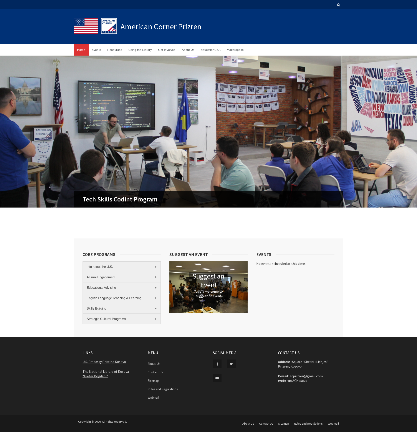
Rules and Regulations (163, 389)
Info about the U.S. (100, 267)
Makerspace (235, 49)
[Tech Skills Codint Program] (208, 132)
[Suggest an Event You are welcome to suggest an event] (208, 312)
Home (81, 49)
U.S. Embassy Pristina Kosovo (104, 361)
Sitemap (153, 381)
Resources (114, 49)
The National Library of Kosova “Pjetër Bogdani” (106, 373)
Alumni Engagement (101, 277)
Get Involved (166, 49)
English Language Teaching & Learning (114, 298)
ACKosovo (299, 380)
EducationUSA (210, 49)
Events (96, 49)
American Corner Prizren (161, 26)
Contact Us (155, 372)
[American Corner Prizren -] (97, 26)
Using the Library (140, 49)
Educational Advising (101, 287)
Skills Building (96, 308)
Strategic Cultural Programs (106, 319)
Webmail (153, 398)
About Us (188, 49)
